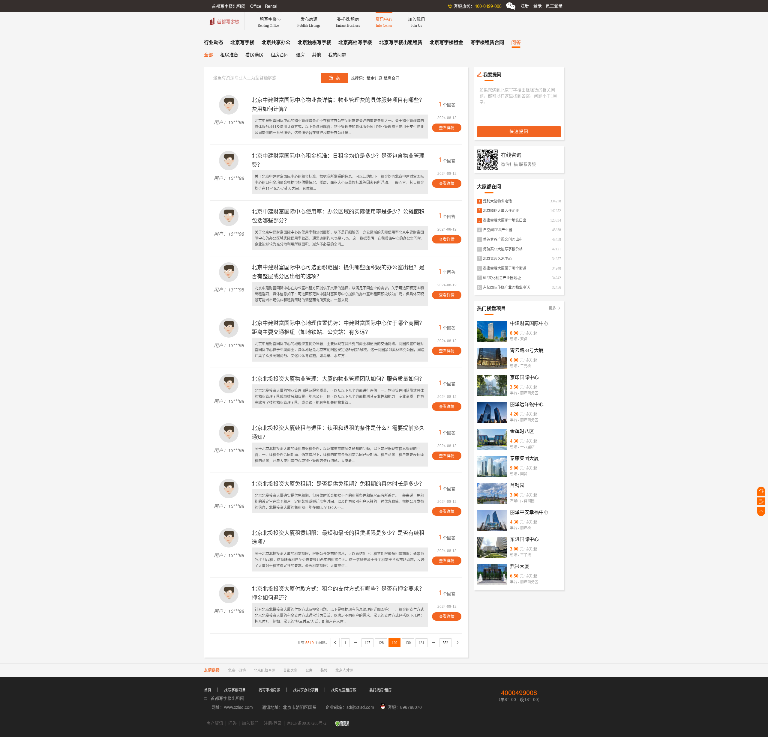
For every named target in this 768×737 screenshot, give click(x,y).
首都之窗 (290, 670)
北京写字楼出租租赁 (400, 42)
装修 (324, 670)
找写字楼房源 (269, 690)
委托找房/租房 (380, 690)
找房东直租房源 (343, 690)
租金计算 (374, 78)
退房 (300, 54)
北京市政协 (237, 670)
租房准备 (229, 54)
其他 (316, 54)
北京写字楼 (242, 42)
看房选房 (254, 54)
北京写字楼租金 (446, 42)
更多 (555, 308)
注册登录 (531, 6)
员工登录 (554, 6)
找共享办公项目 (305, 690)
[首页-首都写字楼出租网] (223, 20)
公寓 (309, 670)
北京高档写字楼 (355, 42)
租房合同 (280, 54)
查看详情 (446, 127)
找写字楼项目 (235, 690)
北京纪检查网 (264, 670)
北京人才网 (344, 670)
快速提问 (519, 131)
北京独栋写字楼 (314, 42)
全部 (208, 54)
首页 (207, 690)
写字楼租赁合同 (487, 42)
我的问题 (337, 54)
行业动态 (213, 42)
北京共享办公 (276, 42)
